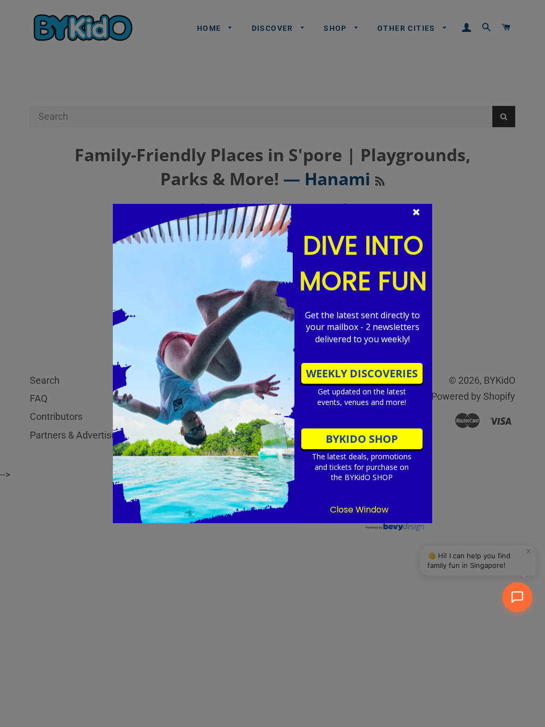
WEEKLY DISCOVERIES (362, 373)
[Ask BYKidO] (517, 597)
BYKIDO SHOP (362, 439)
